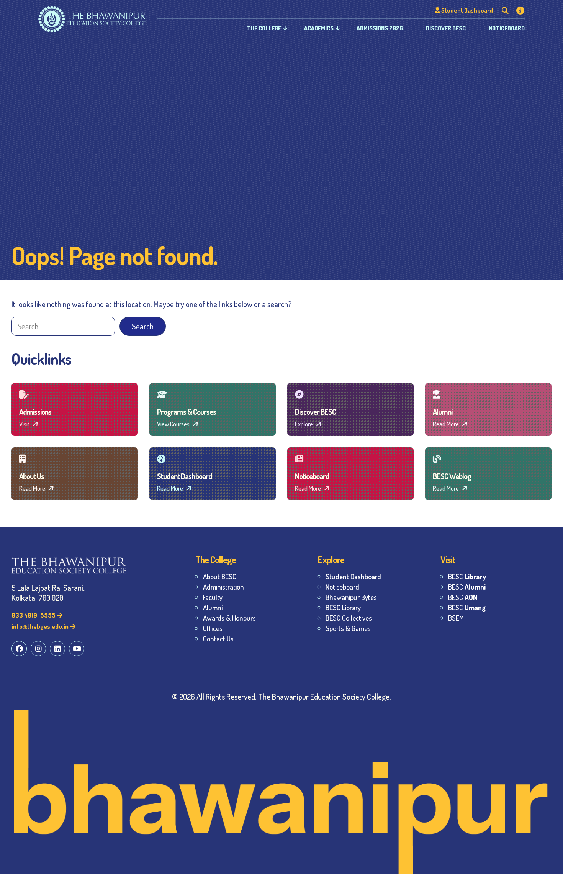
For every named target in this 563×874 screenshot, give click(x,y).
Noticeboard (507, 28)
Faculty (213, 597)
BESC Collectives (349, 617)
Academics (319, 28)
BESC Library (343, 607)
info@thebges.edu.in (40, 626)
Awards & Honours (229, 617)
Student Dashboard (353, 576)
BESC (467, 576)
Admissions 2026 (380, 28)
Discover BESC (446, 28)
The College (264, 28)
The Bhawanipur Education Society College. (324, 696)
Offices (213, 628)
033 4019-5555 (34, 615)
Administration (223, 586)
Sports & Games (348, 628)
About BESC (219, 576)
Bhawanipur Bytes (351, 597)
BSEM (456, 617)
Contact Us (218, 638)
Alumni (213, 607)
